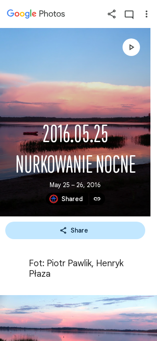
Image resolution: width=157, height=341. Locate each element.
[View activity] (129, 14)
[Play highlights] (131, 47)
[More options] (146, 14)
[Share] (111, 14)
